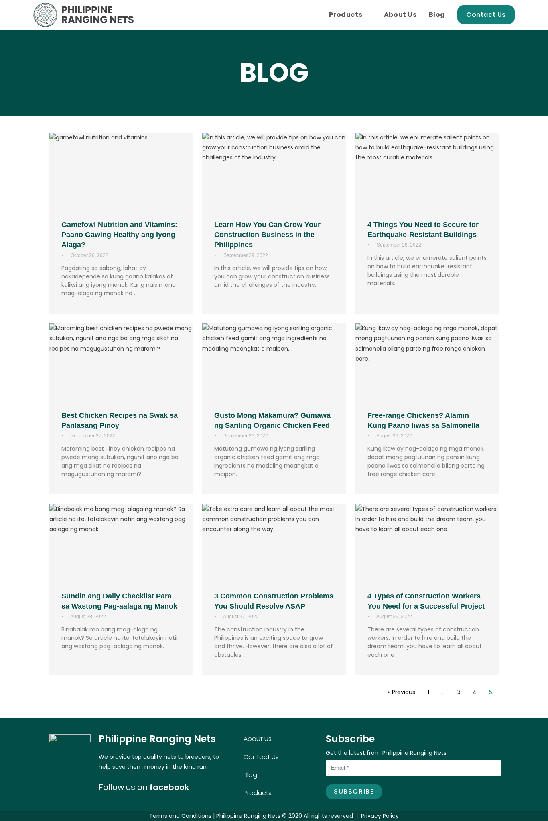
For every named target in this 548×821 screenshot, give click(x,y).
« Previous (401, 692)
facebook (169, 787)
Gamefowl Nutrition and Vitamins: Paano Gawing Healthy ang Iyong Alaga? (119, 235)
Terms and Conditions (180, 816)
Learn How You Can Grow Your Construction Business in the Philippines (267, 235)
